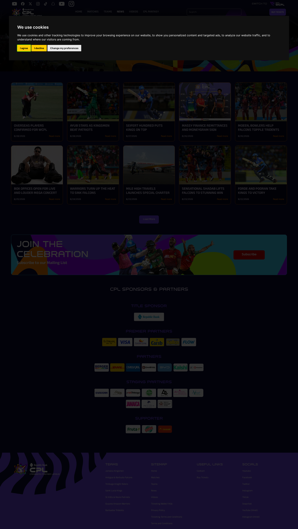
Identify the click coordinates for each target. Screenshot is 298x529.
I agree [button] (24, 48)
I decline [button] (39, 48)
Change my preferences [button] (64, 48)
